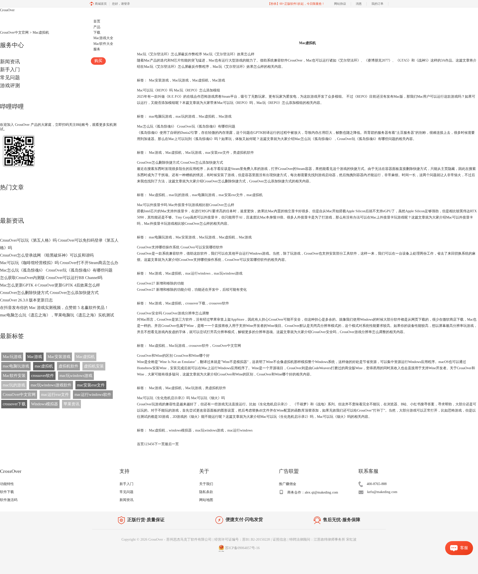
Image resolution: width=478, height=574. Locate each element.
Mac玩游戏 (12, 357)
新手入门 (10, 69)
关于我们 (206, 484)
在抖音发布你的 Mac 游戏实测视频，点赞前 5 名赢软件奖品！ (54, 307)
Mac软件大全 (103, 44)
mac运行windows (197, 273)
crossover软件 (42, 375)
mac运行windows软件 (92, 394)
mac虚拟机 (44, 366)
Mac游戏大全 (103, 38)
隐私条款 (206, 492)
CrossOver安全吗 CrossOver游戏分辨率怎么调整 (173, 313)
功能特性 (7, 484)
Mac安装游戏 (59, 357)
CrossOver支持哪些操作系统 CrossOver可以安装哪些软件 (180, 247)
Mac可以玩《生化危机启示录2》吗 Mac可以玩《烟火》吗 (181, 398)
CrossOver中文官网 (19, 394)
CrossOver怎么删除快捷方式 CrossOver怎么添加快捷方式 (49, 292)
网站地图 (206, 500)
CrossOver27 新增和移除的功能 (160, 283)
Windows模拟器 (44, 404)
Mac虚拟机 (85, 357)
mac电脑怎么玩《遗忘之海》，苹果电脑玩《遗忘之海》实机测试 (57, 315)
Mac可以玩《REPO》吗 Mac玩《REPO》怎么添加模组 (178, 90)
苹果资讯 (71, 404)
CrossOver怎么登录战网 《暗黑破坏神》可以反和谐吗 (47, 255)
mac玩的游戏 (14, 385)
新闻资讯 (126, 500)
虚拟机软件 (68, 366)
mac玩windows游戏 (76, 375)
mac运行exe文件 (55, 394)
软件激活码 (8, 500)
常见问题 (10, 77)
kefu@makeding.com (382, 492)
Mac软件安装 (14, 375)
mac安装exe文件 (91, 385)
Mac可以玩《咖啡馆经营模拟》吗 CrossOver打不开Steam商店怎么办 (59, 263)
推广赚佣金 (287, 484)
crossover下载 (14, 404)
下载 (96, 32)
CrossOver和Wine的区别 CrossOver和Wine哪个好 (173, 356)
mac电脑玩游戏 (16, 366)
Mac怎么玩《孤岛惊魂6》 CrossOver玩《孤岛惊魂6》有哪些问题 (56, 270)
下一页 (159, 444)
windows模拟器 (180, 430)
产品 (96, 27)
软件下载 (7, 492)
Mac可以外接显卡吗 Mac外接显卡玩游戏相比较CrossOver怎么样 (185, 205)
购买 (98, 61)
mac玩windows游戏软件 (51, 385)
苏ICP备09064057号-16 (242, 548)
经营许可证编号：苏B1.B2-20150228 (242, 539)
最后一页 (172, 444)
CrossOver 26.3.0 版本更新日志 (26, 300)
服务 (96, 49)
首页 (96, 21)
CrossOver (7, 10)
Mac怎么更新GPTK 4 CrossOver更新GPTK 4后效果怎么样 (50, 285)
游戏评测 (10, 85)
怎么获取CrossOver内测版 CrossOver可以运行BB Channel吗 (51, 278)
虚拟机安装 (94, 366)
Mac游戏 (34, 357)
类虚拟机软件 (243, 152)
